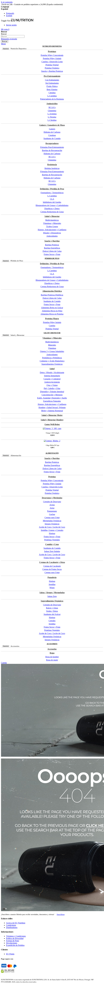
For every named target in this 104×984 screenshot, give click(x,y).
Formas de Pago (12, 941)
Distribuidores (11, 927)
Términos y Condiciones (16, 936)
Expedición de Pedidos (15, 945)
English (9, 16)
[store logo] (22, 21)
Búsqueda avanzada (9, 39)
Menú (3, 44)
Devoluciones (11, 943)
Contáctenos (11, 925)
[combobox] (12, 36)
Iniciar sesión (11, 25)
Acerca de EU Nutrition (15, 923)
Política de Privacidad (14, 938)
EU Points (10, 954)
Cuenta (4, 663)
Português (10, 13)
